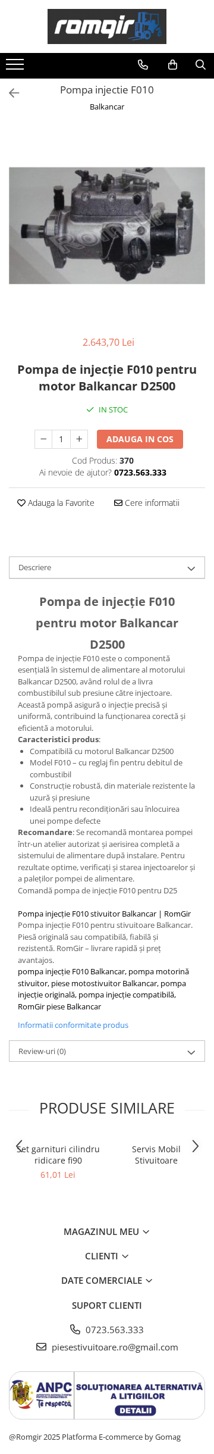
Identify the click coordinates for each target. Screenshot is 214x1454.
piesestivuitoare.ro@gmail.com (113, 1347)
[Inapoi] (9, 93)
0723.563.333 (113, 1330)
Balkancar (107, 106)
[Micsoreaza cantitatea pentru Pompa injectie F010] (43, 439)
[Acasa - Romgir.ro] (107, 26)
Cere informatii (151, 502)
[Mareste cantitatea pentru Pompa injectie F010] (79, 439)
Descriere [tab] (34, 567)
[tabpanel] (107, 225)
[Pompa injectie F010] (107, 225)
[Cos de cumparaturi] (172, 65)
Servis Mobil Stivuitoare (156, 1154)
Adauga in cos (140, 439)
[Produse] (16, 68)
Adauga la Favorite (60, 502)
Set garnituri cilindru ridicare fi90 (58, 1154)
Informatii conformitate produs (73, 1025)
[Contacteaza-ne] (143, 65)
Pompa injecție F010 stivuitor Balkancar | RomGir (104, 913)
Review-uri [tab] (42, 1051)
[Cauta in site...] (200, 65)
